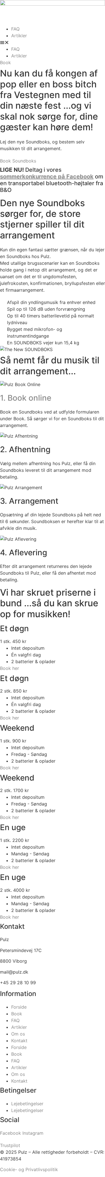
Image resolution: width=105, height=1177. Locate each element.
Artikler (19, 35)
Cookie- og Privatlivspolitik (29, 1169)
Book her (9, 668)
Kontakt (19, 1040)
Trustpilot (10, 1145)
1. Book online (25, 398)
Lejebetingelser (27, 1103)
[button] (52, 42)
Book (16, 1013)
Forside (19, 1007)
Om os (18, 1034)
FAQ (15, 29)
